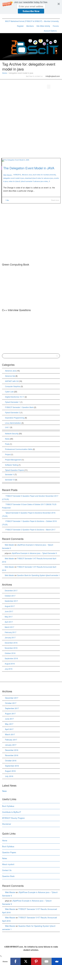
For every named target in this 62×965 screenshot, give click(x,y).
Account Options (50, 30)
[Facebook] (9, 16)
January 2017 (10, 637)
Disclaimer (6, 824)
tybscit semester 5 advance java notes (34, 181)
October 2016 (10, 653)
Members (30, 26)
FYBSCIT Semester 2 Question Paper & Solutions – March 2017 (30, 529)
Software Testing (11, 465)
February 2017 (10, 632)
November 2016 (11, 648)
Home (4, 73)
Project (8, 454)
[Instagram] (24, 16)
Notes (4, 858)
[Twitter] (4, 16)
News (7, 438)
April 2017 (9, 622)
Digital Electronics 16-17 (14, 397)
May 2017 (9, 616)
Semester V (9, 474)
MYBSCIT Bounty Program (13, 818)
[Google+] (14, 16)
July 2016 (8, 669)
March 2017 (9, 627)
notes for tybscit (14, 181)
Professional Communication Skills (18, 449)
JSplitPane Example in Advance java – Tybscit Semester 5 (34, 553)
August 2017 (10, 606)
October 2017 (10, 595)
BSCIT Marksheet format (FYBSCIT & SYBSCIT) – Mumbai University (32, 21)
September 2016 (11, 658)
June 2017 (9, 611)
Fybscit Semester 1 (12, 402)
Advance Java (27, 174)
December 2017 (11, 590)
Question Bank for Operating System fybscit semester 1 (38, 575)
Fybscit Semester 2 (12, 412)
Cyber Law (9, 391)
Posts (7, 444)
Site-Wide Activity (43, 26)
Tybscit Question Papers (14, 470)
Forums (56, 26)
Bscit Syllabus (8, 806)
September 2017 (11, 601)
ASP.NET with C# (11, 381)
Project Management (13, 459)
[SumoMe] (57, 961)
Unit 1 (7, 427)
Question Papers (9, 852)
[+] (31, 160)
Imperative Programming (14, 417)
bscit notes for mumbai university (44, 174)
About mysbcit (8, 864)
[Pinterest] (19, 16)
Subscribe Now (31, 11)
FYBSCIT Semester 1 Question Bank (19, 407)
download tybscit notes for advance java (39, 178)
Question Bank (8, 876)
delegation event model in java (13, 178)
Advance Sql (10, 376)
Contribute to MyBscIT (11, 812)
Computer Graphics (12, 386)
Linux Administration (13, 423)
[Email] (46, 961)
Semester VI (10, 479)
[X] (26, 961)
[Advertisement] (31, 124)
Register (20, 26)
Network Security (11, 433)
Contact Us (7, 870)
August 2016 (10, 663)
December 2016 (11, 642)
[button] (31, 7)
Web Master (9, 545)
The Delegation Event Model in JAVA (28, 168)
